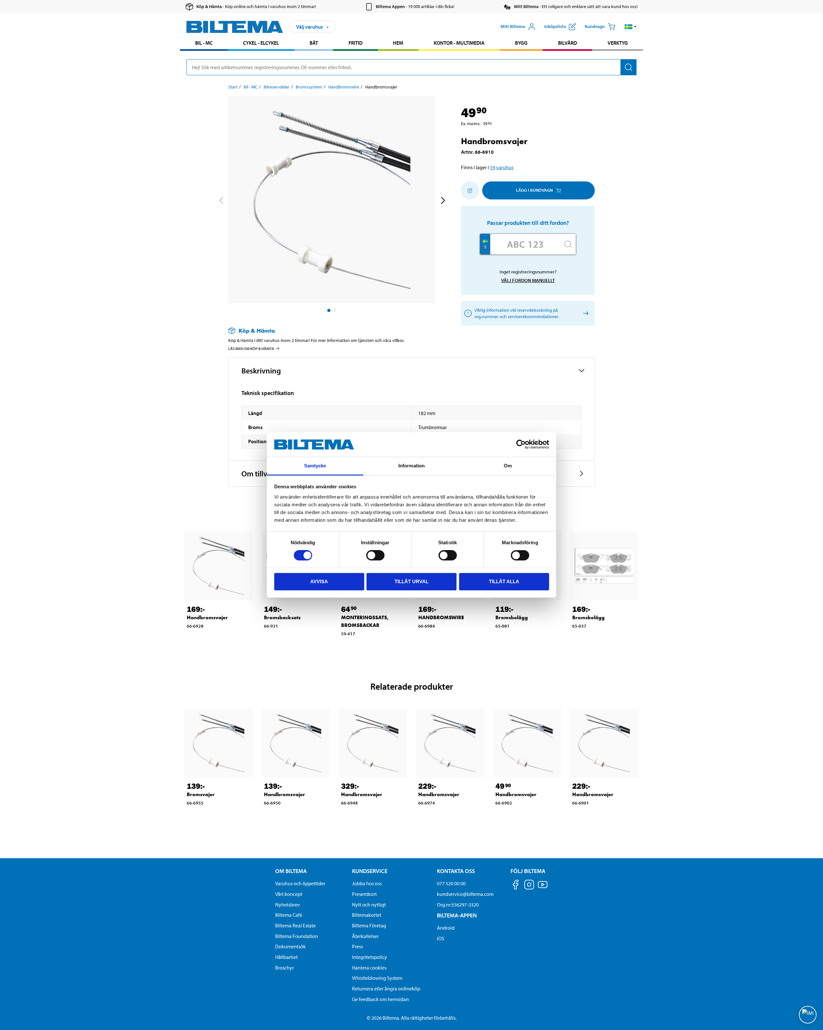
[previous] (221, 201)
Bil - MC (204, 43)
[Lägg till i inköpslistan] (470, 190)
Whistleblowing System (377, 978)
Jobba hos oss (367, 883)
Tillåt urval (411, 581)
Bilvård (567, 43)
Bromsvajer (201, 794)
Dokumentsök (290, 946)
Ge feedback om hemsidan (380, 999)
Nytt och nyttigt (369, 904)
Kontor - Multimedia (459, 43)
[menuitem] (204, 43)
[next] (442, 201)
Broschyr (284, 967)
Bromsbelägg (511, 617)
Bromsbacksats (282, 617)
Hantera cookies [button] (369, 967)
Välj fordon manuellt (528, 280)
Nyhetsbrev (287, 904)
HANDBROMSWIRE (441, 617)
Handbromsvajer (207, 617)
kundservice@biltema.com (465, 894)
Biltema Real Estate (295, 925)
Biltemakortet (366, 915)
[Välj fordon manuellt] (585, 313)
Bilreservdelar (277, 87)
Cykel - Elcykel (261, 43)
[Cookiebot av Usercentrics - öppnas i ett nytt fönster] (521, 444)
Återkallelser (365, 936)
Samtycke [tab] (315, 465)
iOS (440, 938)
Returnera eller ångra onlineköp (386, 988)
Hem (398, 43)
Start (233, 87)
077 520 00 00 (451, 883)
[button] (630, 26)
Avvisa (319, 581)
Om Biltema (291, 871)
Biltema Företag (369, 925)
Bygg (521, 43)
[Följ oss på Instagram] (529, 885)
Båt (314, 43)
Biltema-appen (457, 915)
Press (357, 946)
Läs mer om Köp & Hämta (251, 348)
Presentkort (364, 894)
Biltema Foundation (296, 936)
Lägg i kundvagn (534, 190)
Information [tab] (411, 465)
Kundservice (369, 871)
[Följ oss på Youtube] (543, 887)
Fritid (355, 43)
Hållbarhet (286, 957)
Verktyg (618, 43)
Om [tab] (508, 465)
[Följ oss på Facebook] (516, 885)
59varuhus (501, 167)
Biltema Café (288, 915)
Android (446, 927)
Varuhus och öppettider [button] (300, 883)
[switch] (375, 555)
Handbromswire (343, 87)
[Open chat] (808, 1015)
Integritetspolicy (369, 957)
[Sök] (628, 67)
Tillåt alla (504, 581)
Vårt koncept (288, 894)
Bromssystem (309, 87)
